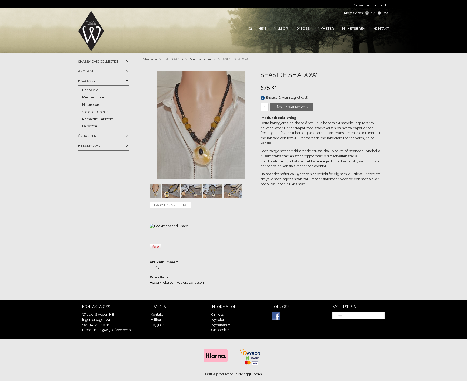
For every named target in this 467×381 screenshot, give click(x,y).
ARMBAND (86, 71)
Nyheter (326, 28)
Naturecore (91, 105)
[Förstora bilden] (201, 125)
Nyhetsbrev (353, 28)
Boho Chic (90, 90)
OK (379, 316)
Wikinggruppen (249, 374)
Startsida (150, 59)
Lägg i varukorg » (291, 107)
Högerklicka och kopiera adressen (177, 282)
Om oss (303, 28)
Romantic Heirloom (98, 119)
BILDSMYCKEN (89, 146)
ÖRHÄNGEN (87, 136)
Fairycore (89, 126)
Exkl (385, 13)
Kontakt (381, 28)
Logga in (158, 325)
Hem (262, 28)
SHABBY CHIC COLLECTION (98, 61)
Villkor (281, 28)
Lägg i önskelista (170, 205)
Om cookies (220, 330)
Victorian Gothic (95, 112)
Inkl (373, 13)
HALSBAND (86, 81)
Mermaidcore (93, 97)
